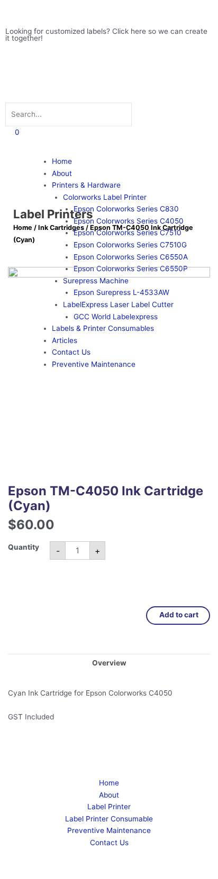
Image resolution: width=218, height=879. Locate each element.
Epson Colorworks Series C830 (126, 209)
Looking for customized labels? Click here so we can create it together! (106, 35)
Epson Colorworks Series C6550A (131, 257)
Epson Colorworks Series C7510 (127, 232)
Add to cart (178, 614)
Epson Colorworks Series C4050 (129, 221)
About (62, 173)
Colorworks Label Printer (105, 197)
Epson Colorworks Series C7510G (130, 244)
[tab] (109, 663)
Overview (109, 663)
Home (62, 161)
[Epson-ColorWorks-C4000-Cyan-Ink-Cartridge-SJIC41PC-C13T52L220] (109, 368)
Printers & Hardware (86, 185)
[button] (109, 93)
